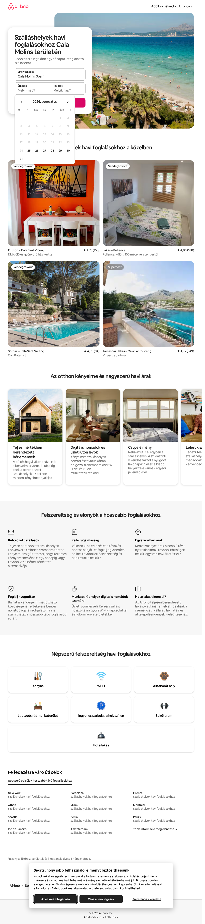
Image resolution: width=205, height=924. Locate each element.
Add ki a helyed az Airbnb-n (171, 6)
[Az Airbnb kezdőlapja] (18, 6)
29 (60, 150)
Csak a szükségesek (101, 899)
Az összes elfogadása (55, 899)
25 (29, 150)
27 (44, 150)
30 (68, 150)
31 (21, 159)
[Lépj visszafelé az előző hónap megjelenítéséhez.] (21, 102)
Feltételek (111, 917)
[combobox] (50, 76)
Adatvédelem (92, 917)
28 (52, 150)
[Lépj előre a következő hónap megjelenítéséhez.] (67, 102)
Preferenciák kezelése (146, 899)
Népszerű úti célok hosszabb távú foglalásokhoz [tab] (40, 780)
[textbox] (32, 90)
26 (36, 150)
